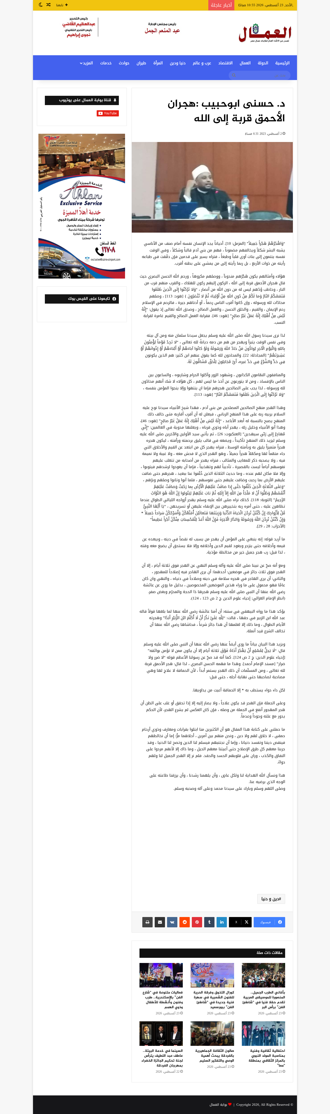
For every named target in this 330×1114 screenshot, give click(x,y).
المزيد (88, 63)
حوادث (124, 63)
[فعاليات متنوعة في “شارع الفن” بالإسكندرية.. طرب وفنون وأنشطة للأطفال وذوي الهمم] (161, 975)
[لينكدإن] (222, 922)
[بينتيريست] (197, 922)
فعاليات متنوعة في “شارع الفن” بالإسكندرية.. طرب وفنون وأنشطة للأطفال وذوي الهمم (163, 1000)
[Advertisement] (212, 849)
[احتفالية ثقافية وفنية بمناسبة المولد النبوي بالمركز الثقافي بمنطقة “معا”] (263, 1033)
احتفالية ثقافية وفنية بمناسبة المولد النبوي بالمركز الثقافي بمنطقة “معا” (267, 1058)
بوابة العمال (218, 1104)
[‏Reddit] (184, 922)
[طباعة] (147, 922)
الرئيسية (282, 63)
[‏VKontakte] (172, 922)
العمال (245, 63)
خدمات (106, 63)
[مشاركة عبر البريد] (160, 922)
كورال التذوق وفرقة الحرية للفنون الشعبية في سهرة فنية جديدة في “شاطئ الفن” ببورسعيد (213, 1000)
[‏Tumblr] (209, 922)
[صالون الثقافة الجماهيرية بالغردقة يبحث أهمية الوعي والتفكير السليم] (212, 1033)
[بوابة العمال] (265, 33)
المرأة (158, 63)
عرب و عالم (202, 63)
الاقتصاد (225, 63)
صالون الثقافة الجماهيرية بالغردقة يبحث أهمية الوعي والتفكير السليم (214, 1056)
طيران (141, 63)
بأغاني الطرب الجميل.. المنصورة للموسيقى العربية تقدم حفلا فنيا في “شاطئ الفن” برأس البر (263, 1000)
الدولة (263, 63)
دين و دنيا (270, 899)
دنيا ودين (178, 63)
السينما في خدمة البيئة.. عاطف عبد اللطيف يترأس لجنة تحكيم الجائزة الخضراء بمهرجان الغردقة (162, 1058)
